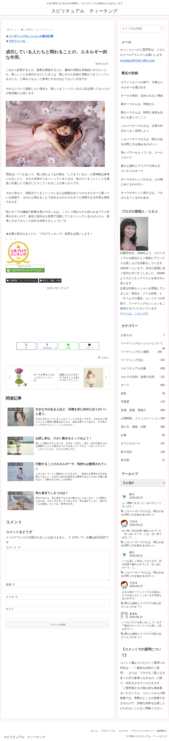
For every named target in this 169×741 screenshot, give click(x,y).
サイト (10, 609)
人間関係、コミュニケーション (23, 280)
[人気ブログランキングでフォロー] (25, 268)
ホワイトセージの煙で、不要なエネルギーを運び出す (142, 85)
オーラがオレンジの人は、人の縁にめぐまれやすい (142, 182)
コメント (13, 547)
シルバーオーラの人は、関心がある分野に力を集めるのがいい (142, 142)
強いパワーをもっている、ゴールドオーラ (142, 155)
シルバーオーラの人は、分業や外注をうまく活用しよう (142, 128)
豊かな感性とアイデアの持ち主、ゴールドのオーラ (142, 168)
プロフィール (17, 41)
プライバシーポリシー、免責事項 (148, 730)
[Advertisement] (58, 314)
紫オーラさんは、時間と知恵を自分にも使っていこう (142, 115)
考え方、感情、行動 (51, 280)
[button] (162, 28)
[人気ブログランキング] (18, 253)
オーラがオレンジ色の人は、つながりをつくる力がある (142, 195)
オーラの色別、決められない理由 (142, 95)
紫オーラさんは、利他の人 (137, 104)
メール (12, 596)
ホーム (94, 730)
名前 (10, 584)
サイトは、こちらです (134, 313)
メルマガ (123, 730)
